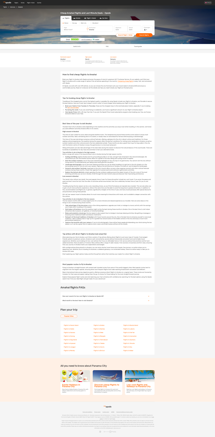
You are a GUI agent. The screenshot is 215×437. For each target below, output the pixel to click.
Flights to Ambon (99, 325)
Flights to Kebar (128, 350)
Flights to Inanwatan (130, 336)
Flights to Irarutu (99, 347)
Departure (118, 27)
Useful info (76, 46)
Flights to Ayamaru (129, 340)
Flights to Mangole (99, 336)
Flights (16, 3)
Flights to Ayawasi (69, 343)
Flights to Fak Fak (128, 332)
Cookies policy (106, 412)
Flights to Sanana (69, 332)
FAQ (107, 46)
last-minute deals (73, 107)
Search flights (144, 35)
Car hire (39, 3)
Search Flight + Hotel (125, 35)
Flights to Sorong (69, 336)
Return (131, 27)
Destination (92, 27)
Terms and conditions (87, 412)
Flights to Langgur (70, 347)
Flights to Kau (127, 347)
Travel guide (138, 46)
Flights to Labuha (128, 329)
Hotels (22, 3)
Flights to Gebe (98, 332)
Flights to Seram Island (71, 325)
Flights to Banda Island (130, 325)
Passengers (147, 27)
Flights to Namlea (99, 329)
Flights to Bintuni (99, 350)
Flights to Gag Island (70, 340)
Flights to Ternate (129, 343)
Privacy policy (97, 412)
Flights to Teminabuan (101, 340)
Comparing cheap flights (125, 81)
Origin (65, 27)
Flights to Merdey (69, 350)
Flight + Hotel (30, 3)
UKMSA (112, 412)
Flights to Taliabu (99, 343)
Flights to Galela (69, 329)
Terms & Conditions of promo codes (124, 412)
